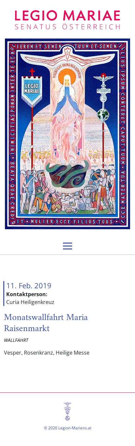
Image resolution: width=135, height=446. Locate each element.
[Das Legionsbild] (67, 134)
